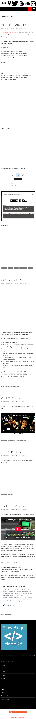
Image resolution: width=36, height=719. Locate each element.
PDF (4, 672)
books (16, 268)
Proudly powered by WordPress (8, 707)
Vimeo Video (10, 398)
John (12, 28)
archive (4, 268)
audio (10, 268)
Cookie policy (14, 717)
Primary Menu (34, 9)
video (30, 268)
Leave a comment (21, 28)
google (4, 386)
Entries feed (4, 692)
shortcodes (23, 268)
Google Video (11, 279)
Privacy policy (21, 717)
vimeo (24, 440)
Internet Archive (14, 24)
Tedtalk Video (11, 452)
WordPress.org (5, 699)
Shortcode (12, 440)
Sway (4, 665)
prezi (4, 678)
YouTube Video (12, 506)
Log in (2, 689)
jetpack (11, 386)
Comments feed (5, 696)
